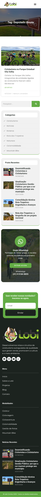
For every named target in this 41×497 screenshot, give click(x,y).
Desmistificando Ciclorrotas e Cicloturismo (22, 171)
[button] (35, 4)
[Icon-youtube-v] (14, 359)
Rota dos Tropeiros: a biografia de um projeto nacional (26, 215)
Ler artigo (8, 87)
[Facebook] (4, 359)
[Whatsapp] (18, 359)
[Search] (36, 104)
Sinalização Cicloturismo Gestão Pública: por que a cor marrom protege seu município (25, 186)
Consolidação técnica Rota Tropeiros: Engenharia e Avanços (25, 202)
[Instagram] (9, 359)
